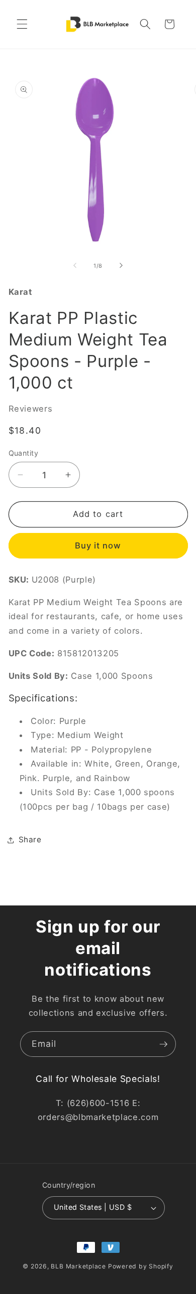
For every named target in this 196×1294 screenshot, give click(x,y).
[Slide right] (121, 266)
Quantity (24, 453)
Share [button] (30, 839)
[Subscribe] (163, 1044)
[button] (22, 24)
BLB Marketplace (78, 1266)
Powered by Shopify (140, 1266)
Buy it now (98, 545)
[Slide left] (75, 266)
